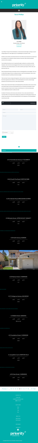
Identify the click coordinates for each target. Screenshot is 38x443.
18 (28, 389)
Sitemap (21, 440)
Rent (18, 412)
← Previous (4, 389)
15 (21, 389)
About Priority (18, 418)
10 (11, 389)
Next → (35, 389)
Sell (18, 410)
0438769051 (19, 46)
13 (17, 389)
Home (18, 407)
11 (13, 389)
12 (15, 389)
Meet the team (18, 420)
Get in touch (19, 400)
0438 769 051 (19, 44)
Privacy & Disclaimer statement (14, 440)
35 (32, 389)
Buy (18, 408)
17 (26, 389)
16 (24, 389)
